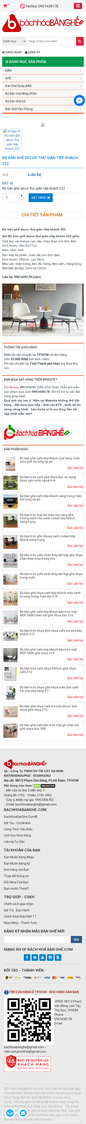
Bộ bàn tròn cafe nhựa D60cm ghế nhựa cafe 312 (48, 670)
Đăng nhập (13, 52)
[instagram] (50, 957)
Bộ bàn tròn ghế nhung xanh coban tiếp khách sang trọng (47, 537)
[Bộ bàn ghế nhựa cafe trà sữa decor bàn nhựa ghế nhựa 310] (10, 711)
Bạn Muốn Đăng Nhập (19, 857)
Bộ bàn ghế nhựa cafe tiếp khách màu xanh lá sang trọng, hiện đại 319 (50, 594)
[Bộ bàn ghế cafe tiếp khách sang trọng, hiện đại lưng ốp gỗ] (10, 501)
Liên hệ (34, 174)
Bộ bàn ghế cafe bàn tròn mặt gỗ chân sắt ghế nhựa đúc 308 (49, 726)
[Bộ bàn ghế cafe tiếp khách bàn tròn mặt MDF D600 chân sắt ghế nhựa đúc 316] (10, 617)
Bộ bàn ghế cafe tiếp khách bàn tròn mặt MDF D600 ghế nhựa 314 (48, 651)
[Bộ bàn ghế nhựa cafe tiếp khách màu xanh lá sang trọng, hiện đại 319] (10, 598)
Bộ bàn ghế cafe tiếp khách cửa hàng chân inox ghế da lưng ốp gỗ (50, 459)
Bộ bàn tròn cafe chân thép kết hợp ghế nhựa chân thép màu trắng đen (51, 556)
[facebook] (27, 957)
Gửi (76, 939)
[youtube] (42, 957)
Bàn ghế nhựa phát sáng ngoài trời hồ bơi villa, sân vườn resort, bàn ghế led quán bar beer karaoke (42, 1115)
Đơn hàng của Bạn (16, 869)
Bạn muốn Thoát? (16, 888)
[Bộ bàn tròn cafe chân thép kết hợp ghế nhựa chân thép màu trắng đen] (10, 560)
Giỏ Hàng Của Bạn (16, 882)
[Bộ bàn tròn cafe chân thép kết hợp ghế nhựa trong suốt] (10, 579)
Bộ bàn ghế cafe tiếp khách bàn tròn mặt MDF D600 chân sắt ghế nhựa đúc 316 (48, 613)
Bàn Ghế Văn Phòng (19, 109)
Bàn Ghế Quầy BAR (18, 86)
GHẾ (8, 78)
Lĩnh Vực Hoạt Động (17, 835)
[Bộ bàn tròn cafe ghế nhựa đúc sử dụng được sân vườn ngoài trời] (10, 482)
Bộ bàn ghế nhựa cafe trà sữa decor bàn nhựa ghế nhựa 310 (48, 707)
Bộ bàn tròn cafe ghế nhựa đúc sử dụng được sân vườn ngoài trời (48, 478)
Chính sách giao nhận (19, 904)
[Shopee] (58, 957)
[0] (5, 6)
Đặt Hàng (39, 197)
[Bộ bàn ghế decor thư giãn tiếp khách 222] (43, 124)
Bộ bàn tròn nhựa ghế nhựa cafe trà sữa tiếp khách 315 (51, 632)
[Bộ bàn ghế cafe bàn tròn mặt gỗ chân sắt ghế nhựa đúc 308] (10, 730)
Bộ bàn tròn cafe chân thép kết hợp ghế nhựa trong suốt (51, 575)
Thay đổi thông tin (16, 876)
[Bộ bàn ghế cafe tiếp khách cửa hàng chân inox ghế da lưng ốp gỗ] (10, 463)
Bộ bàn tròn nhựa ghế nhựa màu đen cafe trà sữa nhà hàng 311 (49, 689)
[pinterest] (35, 957)
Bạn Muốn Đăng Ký (17, 863)
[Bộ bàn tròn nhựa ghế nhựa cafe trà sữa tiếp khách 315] (10, 636)
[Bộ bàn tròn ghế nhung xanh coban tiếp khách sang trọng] (10, 541)
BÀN (8, 70)
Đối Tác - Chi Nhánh (17, 823)
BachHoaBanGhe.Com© (20, 816)
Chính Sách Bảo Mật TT (20, 916)
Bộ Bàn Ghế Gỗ (15, 101)
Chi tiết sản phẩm (42, 214)
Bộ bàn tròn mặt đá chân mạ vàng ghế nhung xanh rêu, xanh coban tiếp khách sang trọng (47, 518)
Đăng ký (33, 52)
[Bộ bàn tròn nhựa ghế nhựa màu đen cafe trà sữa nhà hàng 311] (10, 692)
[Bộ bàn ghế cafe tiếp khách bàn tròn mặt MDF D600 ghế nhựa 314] (10, 655)
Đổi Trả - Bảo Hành (17, 910)
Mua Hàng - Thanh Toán (20, 923)
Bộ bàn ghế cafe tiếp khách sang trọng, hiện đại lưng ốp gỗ (51, 497)
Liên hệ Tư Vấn (14, 841)
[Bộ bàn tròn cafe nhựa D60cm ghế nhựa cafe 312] (10, 673)
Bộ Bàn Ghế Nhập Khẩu (21, 93)
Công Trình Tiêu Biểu (18, 829)
